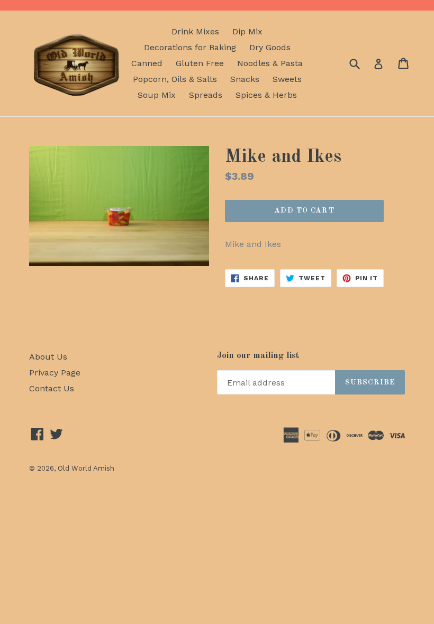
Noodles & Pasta (270, 63)
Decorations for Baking (190, 47)
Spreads (205, 95)
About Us (48, 357)
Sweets (287, 79)
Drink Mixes (195, 31)
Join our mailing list (258, 355)
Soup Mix (157, 95)
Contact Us (51, 388)
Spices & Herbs (266, 95)
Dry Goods (270, 47)
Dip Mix (247, 31)
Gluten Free (200, 63)
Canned (146, 63)
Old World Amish (86, 468)
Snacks (244, 79)
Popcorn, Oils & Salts (175, 79)
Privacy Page (54, 373)
